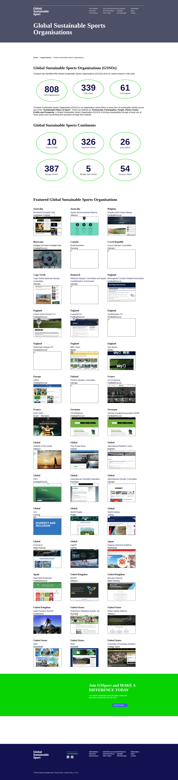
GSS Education (121, 13)
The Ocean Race (78, 446)
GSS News (92, 11)
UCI (35, 512)
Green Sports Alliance (117, 611)
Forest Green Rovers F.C (44, 314)
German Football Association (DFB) (123, 413)
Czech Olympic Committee (119, 245)
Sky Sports (112, 347)
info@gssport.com (72, 752)
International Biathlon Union (120, 446)
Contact (133, 13)
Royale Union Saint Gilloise (120, 212)
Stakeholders (135, 8)
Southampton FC (115, 314)
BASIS (73, 578)
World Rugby (76, 512)
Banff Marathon (77, 245)
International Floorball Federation (85, 479)
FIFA (35, 479)
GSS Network (121, 8)
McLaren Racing (115, 578)
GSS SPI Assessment (109, 8)
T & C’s (76, 772)
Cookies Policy (68, 772)
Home (35, 57)
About (132, 11)
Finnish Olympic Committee (82, 380)
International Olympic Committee (122, 479)
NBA (35, 644)
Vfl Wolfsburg (76, 413)
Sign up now (119, 705)
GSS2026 (120, 11)
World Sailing (114, 512)
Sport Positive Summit (43, 611)
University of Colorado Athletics (122, 644)
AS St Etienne (114, 380)
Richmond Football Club (44, 212)
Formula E (38, 545)
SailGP (73, 545)
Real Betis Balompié (42, 578)
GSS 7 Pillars (107, 13)
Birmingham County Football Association (126, 278)
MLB (72, 644)
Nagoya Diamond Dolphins (120, 545)
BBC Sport (75, 347)
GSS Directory (93, 13)
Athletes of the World (42, 446)
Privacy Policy (59, 772)
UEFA (36, 380)
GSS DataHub (93, 8)
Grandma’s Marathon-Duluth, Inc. (85, 611)
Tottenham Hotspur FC (43, 347)
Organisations (45, 57)
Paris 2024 (38, 413)
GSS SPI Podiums (108, 11)
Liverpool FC (76, 314)
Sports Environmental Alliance (83, 212)
